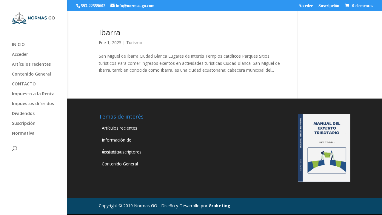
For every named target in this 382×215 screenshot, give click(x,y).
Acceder (305, 6)
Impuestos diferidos (33, 104)
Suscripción (328, 6)
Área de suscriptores (121, 152)
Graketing (219, 205)
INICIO (18, 44)
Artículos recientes (31, 64)
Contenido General (31, 74)
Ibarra (109, 32)
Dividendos (23, 113)
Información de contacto (116, 141)
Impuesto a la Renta (33, 94)
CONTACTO (24, 84)
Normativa (23, 133)
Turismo (134, 42)
